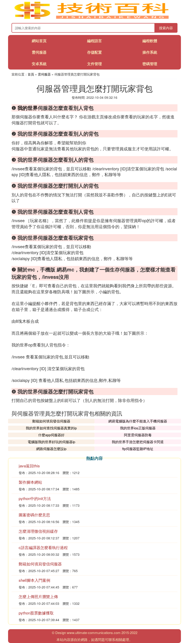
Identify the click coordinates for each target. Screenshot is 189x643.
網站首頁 (39, 40)
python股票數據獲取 (36, 613)
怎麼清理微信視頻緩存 (38, 531)
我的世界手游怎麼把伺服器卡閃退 (138, 441)
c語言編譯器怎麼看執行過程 (43, 547)
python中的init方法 (35, 498)
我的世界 (28, 107)
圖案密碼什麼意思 (34, 515)
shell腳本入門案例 (34, 580)
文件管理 (94, 63)
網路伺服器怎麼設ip (51, 448)
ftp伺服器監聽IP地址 (137, 448)
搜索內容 (166, 27)
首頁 (31, 74)
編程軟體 (149, 40)
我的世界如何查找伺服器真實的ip (51, 427)
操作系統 (149, 52)
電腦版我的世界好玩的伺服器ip (51, 441)
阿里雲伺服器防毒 (138, 434)
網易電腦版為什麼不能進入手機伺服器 (137, 421)
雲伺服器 (39, 52)
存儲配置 (94, 52)
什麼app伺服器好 (51, 434)
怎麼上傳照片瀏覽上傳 (38, 596)
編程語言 (94, 40)
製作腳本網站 (30, 482)
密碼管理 (149, 63)
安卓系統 (39, 63)
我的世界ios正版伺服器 (138, 427)
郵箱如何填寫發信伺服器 (51, 421)
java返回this (29, 465)
